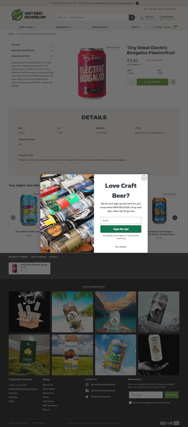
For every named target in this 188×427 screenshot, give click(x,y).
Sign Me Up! (120, 229)
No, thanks (120, 246)
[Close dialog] (144, 177)
